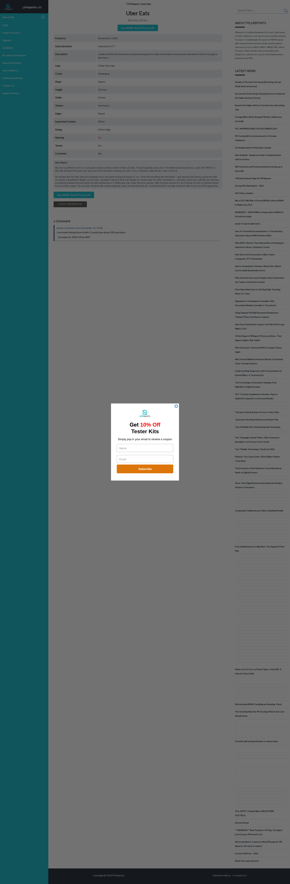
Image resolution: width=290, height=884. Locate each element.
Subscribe (145, 469)
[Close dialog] (176, 406)
